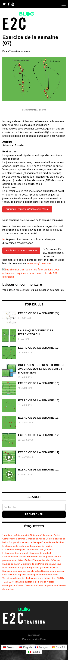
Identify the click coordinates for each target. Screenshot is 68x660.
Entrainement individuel (39, 553)
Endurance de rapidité (41, 546)
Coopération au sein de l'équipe (25, 542)
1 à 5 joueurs (19, 535)
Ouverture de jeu (29, 564)
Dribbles (60, 542)
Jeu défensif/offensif (23, 560)
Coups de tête (48, 542)
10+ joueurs (47, 535)
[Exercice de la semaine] (34, 100)
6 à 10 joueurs (33, 535)
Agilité (57, 535)
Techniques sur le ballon (38, 578)
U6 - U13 (55, 578)
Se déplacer (20, 574)
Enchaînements (10, 546)
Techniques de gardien (13, 578)
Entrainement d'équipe (13, 549)
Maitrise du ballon (11, 564)
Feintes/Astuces (10, 556)
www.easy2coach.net (40, 263)
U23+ (11, 581)
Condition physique (35, 538)
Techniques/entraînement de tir (42, 574)
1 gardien (7, 535)
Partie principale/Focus (49, 564)
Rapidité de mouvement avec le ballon (21, 571)
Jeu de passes (46, 556)
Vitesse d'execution (25, 585)
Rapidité (54, 567)
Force (22, 556)
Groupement (31, 556)
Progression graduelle (38, 567)
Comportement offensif (13, 538)
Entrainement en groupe (14, 553)
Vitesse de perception (47, 585)
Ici (4, 239)
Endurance (24, 546)
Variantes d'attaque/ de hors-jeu (30, 581)
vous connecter (24, 290)
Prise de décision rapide (14, 567)
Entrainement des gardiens (39, 549)
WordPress (40, 639)
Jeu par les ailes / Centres (47, 560)
